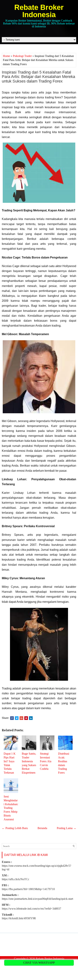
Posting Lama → (66, 828)
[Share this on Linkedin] (31, 718)
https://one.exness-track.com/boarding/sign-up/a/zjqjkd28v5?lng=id (36, 865)
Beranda (42, 828)
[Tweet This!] (17, 718)
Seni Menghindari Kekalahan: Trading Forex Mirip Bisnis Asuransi (11, 808)
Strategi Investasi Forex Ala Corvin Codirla (45, 761)
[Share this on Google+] (21, 718)
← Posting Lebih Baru (15, 828)
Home (6, 56)
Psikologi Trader (22, 56)
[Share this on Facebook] (12, 718)
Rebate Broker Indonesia (39, 11)
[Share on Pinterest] (26, 718)
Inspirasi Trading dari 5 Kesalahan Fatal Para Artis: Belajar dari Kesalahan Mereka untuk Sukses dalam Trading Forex (38, 76)
